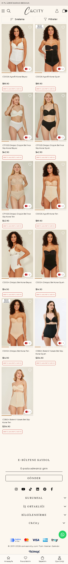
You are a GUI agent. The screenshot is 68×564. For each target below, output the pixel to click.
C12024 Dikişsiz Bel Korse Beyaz (17, 282)
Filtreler (52, 19)
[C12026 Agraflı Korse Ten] (50, 185)
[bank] (34, 540)
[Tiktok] (30, 489)
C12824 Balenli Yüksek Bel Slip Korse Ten (16, 421)
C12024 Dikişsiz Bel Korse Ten (15, 351)
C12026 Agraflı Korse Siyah (48, 76)
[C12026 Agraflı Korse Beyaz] (17, 48)
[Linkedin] (37, 489)
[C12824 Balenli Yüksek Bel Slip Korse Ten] (17, 391)
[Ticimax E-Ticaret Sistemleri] (34, 552)
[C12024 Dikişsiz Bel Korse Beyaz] (17, 253)
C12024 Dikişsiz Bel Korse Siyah (50, 282)
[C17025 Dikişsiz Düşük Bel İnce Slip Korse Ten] (17, 185)
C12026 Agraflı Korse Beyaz (14, 76)
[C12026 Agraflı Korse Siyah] (50, 48)
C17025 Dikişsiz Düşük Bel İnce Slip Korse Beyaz (16, 146)
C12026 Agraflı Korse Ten (47, 214)
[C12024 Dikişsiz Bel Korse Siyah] (50, 253)
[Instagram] (16, 489)
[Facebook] (52, 489)
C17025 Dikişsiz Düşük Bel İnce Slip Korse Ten (16, 215)
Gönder (34, 478)
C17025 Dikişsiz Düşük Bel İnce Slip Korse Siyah (50, 146)
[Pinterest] (45, 489)
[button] (5, 278)
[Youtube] (23, 489)
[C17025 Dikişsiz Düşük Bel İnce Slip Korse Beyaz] (17, 116)
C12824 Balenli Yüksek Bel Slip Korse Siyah (49, 352)
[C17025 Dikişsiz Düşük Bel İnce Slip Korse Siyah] (50, 116)
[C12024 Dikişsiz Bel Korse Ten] (17, 322)
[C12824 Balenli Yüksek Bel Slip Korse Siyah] (50, 322)
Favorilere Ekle (29, 27)
